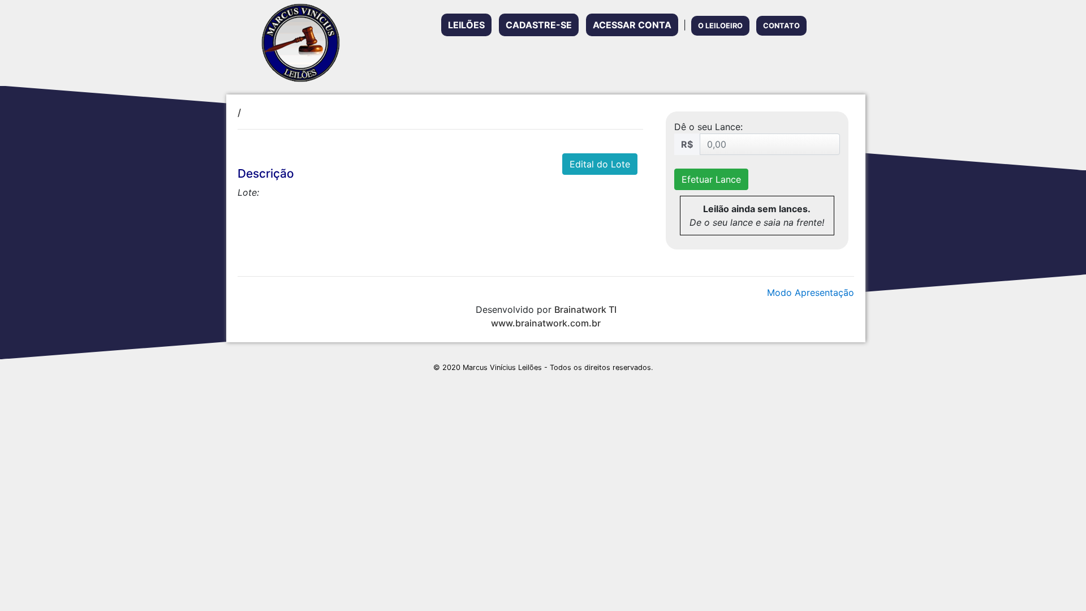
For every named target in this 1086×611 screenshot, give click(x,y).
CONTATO (781, 25)
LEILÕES (466, 25)
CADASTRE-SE (539, 25)
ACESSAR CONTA (632, 25)
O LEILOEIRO (720, 25)
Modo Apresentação (810, 292)
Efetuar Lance (711, 179)
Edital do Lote (600, 164)
